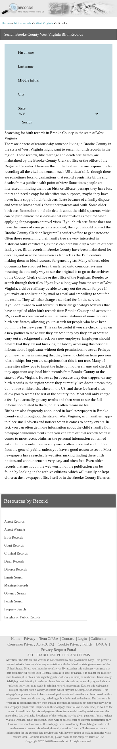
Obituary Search (15, 593)
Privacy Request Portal (58, 649)
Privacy (29, 638)
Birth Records (13, 537)
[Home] (58, 8)
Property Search (15, 609)
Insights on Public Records (22, 617)
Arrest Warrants (15, 529)
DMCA (101, 644)
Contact (68, 638)
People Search (13, 601)
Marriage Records (16, 585)
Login (82, 638)
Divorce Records (15, 569)
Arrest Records (14, 521)
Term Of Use (48, 638)
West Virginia (44, 23)
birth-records (22, 23)
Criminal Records (16, 553)
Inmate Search (13, 577)
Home (6, 23)
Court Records (14, 545)
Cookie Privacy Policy (75, 644)
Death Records (14, 561)
